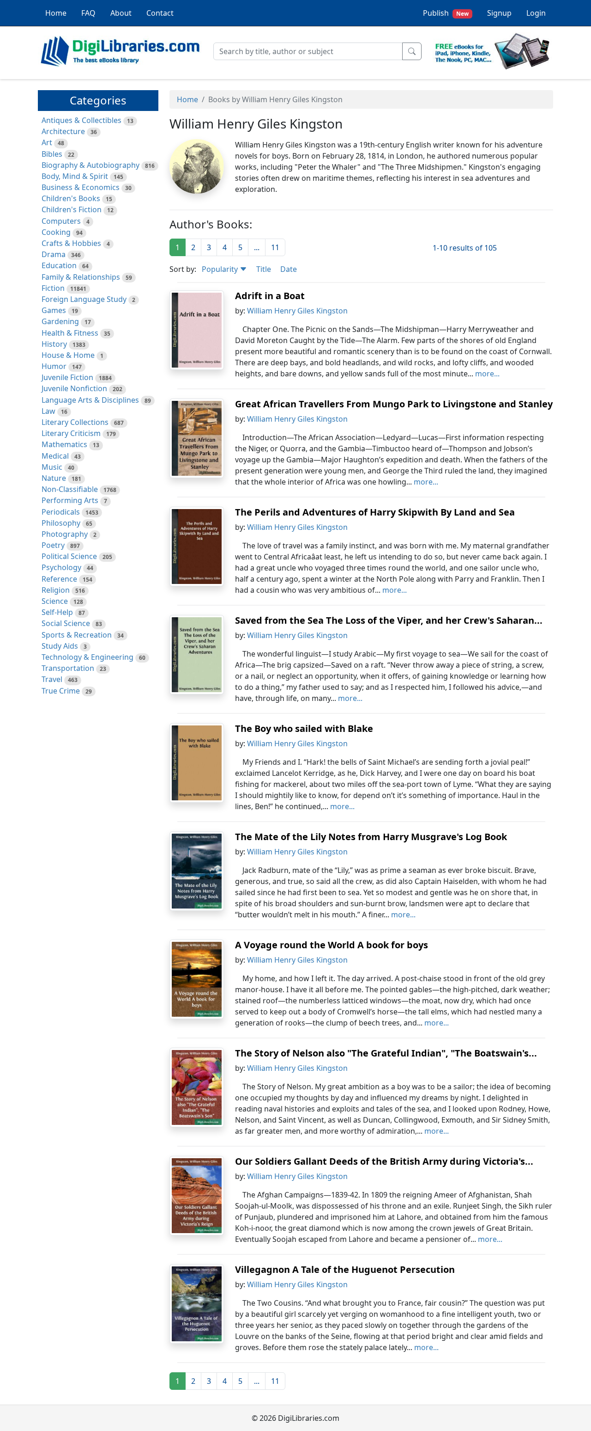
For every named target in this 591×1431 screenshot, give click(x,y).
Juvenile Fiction (67, 377)
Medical (55, 456)
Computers (61, 221)
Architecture (63, 131)
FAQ (88, 13)
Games (54, 310)
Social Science (66, 623)
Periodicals (61, 512)
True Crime (61, 691)
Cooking (56, 232)
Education (59, 265)
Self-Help (57, 612)
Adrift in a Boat (270, 295)
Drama (54, 254)
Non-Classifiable (70, 489)
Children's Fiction (72, 209)
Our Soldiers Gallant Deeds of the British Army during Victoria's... (384, 1161)
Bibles (52, 154)
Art (47, 142)
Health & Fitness (70, 333)
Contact (160, 13)
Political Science (69, 556)
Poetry (53, 545)
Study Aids (60, 646)
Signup (499, 13)
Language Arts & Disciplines (90, 400)
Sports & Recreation (77, 635)
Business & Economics (81, 187)
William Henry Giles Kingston (297, 311)
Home (55, 13)
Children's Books (71, 198)
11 (275, 247)
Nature (54, 478)
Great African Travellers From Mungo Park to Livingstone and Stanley (394, 404)
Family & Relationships (81, 277)
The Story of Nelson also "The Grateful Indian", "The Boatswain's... (386, 1053)
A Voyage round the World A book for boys (331, 945)
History (54, 344)
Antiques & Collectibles (81, 120)
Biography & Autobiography (90, 165)
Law (48, 411)
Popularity (221, 269)
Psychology (61, 567)
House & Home (68, 355)
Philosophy (61, 523)
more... (487, 373)
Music (52, 467)
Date (288, 269)
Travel (52, 679)
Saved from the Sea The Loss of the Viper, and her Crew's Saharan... (389, 620)
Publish (446, 13)
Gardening (60, 321)
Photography (65, 534)
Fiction (53, 288)
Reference (59, 579)
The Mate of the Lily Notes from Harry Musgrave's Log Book (371, 836)
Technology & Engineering (87, 657)
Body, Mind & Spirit (75, 176)
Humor (54, 366)
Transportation (68, 668)
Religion (56, 590)
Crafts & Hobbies (71, 243)
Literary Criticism (71, 433)
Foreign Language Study (84, 299)
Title (263, 269)
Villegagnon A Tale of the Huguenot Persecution (345, 1269)
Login (536, 13)
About (121, 13)
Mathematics (64, 444)
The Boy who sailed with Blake (304, 728)
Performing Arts (70, 500)
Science (55, 601)
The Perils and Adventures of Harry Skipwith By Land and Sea (375, 512)
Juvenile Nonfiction (74, 388)
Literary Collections (75, 422)
